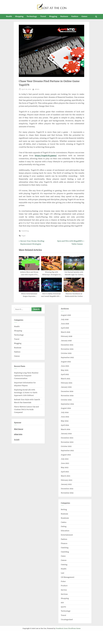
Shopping (19, 16)
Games (84, 16)
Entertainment (67, 535)
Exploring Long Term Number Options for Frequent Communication (26, 375)
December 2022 (67, 489)
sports (63, 607)
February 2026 (66, 336)
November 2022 (67, 493)
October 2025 (66, 353)
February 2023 (66, 480)
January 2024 (66, 434)
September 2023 (67, 450)
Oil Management (67, 577)
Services (64, 594)
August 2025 (66, 362)
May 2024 (64, 421)
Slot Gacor (18, 429)
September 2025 (67, 357)
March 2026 (65, 332)
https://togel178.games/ (46, 156)
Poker (63, 581)
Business (64, 16)
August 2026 (66, 315)
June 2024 (65, 417)
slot (62, 603)
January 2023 (66, 484)
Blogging (53, 16)
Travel (43, 16)
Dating (63, 526)
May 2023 (64, 467)
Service (64, 590)
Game (63, 556)
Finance (64, 543)
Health (9, 16)
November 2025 (67, 349)
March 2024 (65, 429)
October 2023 (66, 446)
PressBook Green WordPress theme (68, 628)
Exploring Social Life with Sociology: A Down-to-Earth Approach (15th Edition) (25, 392)
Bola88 (16, 440)
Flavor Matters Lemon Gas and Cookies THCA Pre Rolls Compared (26, 409)
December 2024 (67, 391)
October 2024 (66, 400)
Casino (63, 522)
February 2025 (66, 383)
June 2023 (65, 463)
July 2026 (64, 319)
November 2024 (67, 396)
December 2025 (67, 345)
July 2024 (64, 412)
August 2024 (66, 408)
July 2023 (64, 459)
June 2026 (65, 324)
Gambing (64, 548)
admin (37, 89)
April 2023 (65, 472)
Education (65, 531)
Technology (32, 16)
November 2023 (67, 442)
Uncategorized (67, 619)
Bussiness (65, 518)
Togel (23, 236)
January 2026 (66, 341)
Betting (64, 509)
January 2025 (66, 387)
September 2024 (67, 404)
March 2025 (65, 379)
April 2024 (65, 425)
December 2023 (67, 438)
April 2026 (65, 328)
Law (62, 573)
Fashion (74, 16)
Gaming (64, 565)
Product (64, 586)
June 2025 (65, 366)
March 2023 (65, 476)
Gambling (25, 231)
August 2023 (66, 455)
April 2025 (65, 374)
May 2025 (64, 370)
